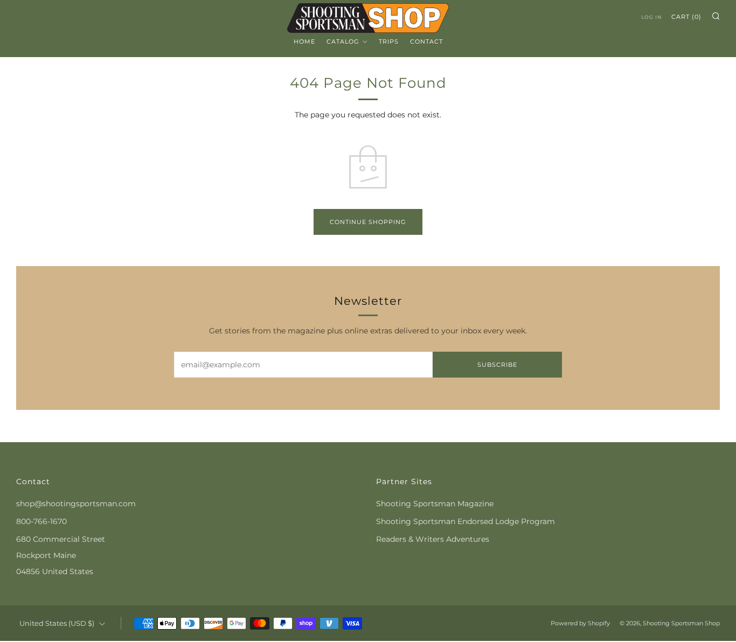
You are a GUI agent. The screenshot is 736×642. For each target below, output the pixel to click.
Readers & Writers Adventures (432, 539)
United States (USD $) (56, 623)
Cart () (686, 16)
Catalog (343, 41)
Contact (426, 41)
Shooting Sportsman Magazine (435, 503)
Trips (389, 41)
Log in (651, 17)
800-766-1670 (41, 521)
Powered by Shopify (580, 623)
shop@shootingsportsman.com (76, 503)
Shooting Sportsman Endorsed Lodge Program (465, 521)
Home (304, 41)
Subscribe (497, 364)
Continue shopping (368, 222)
